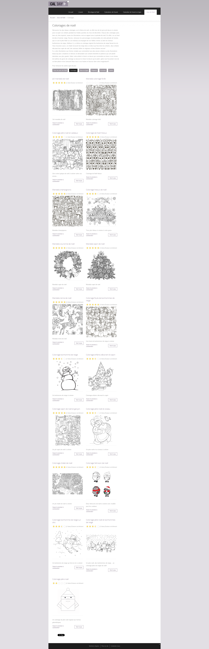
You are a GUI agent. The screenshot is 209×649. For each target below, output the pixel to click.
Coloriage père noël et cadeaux (65, 133)
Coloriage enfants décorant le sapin (100, 354)
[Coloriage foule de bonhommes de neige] (101, 322)
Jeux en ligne (84, 70)
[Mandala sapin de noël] (101, 265)
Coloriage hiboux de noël (96, 189)
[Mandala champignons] (101, 154)
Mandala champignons (61, 189)
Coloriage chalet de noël (62, 463)
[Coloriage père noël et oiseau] (101, 430)
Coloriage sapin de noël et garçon (66, 409)
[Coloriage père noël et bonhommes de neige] (101, 544)
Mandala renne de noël (61, 298)
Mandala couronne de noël (63, 244)
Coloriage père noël (60, 579)
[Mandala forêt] (101, 100)
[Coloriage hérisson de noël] (101, 485)
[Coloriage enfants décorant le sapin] (101, 376)
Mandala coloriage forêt (96, 78)
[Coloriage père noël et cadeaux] (67, 154)
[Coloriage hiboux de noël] (101, 211)
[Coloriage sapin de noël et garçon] (67, 430)
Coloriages (73, 70)
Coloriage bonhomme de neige (65, 354)
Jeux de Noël (61, 17)
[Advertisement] (141, 40)
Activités (103, 70)
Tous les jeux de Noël (60, 70)
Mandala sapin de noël (95, 244)
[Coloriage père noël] (67, 601)
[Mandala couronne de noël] (67, 265)
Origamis (94, 70)
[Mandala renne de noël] (67, 319)
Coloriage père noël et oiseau (98, 409)
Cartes (111, 70)
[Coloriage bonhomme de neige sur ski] (67, 544)
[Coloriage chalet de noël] (67, 485)
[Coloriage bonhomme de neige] (67, 376)
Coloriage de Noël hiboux (96, 133)
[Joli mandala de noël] (67, 100)
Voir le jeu (79, 124)
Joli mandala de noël (60, 78)
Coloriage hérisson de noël (97, 463)
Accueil (52, 17)
